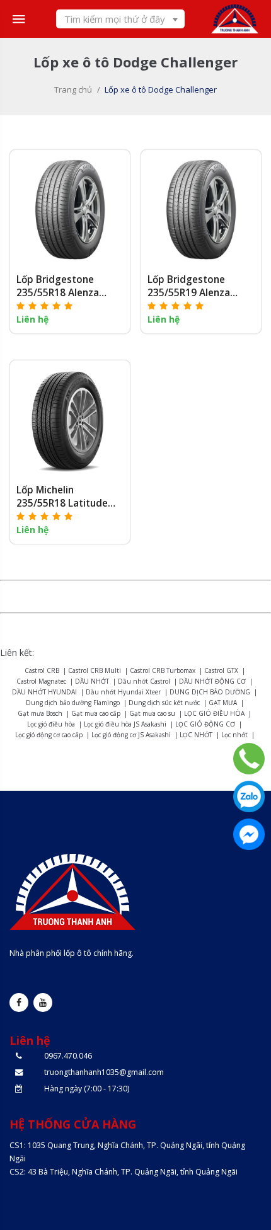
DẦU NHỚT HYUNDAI (44, 691)
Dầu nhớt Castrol (144, 681)
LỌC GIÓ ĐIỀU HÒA (214, 713)
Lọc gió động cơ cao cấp (49, 734)
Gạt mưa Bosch (40, 713)
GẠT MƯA (223, 702)
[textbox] (120, 18)
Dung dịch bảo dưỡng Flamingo (73, 702)
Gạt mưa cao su (152, 713)
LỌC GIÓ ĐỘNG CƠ (205, 724)
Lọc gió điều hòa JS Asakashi (125, 724)
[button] (45, 305)
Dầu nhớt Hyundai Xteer (123, 691)
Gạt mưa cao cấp (95, 713)
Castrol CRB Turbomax (162, 670)
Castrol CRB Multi (94, 670)
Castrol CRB (42, 670)
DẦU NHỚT (92, 681)
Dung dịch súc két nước (164, 702)
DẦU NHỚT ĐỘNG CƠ (212, 681)
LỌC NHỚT (196, 734)
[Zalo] (249, 796)
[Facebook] (249, 834)
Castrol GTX (221, 670)
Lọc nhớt (234, 734)
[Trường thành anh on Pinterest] (42, 1002)
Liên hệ (32, 319)
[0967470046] (249, 758)
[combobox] (120, 18)
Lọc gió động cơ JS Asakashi (131, 734)
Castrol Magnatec (41, 681)
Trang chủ (73, 89)
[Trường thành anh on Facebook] (18, 1002)
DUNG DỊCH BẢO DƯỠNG (210, 691)
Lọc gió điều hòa (51, 724)
